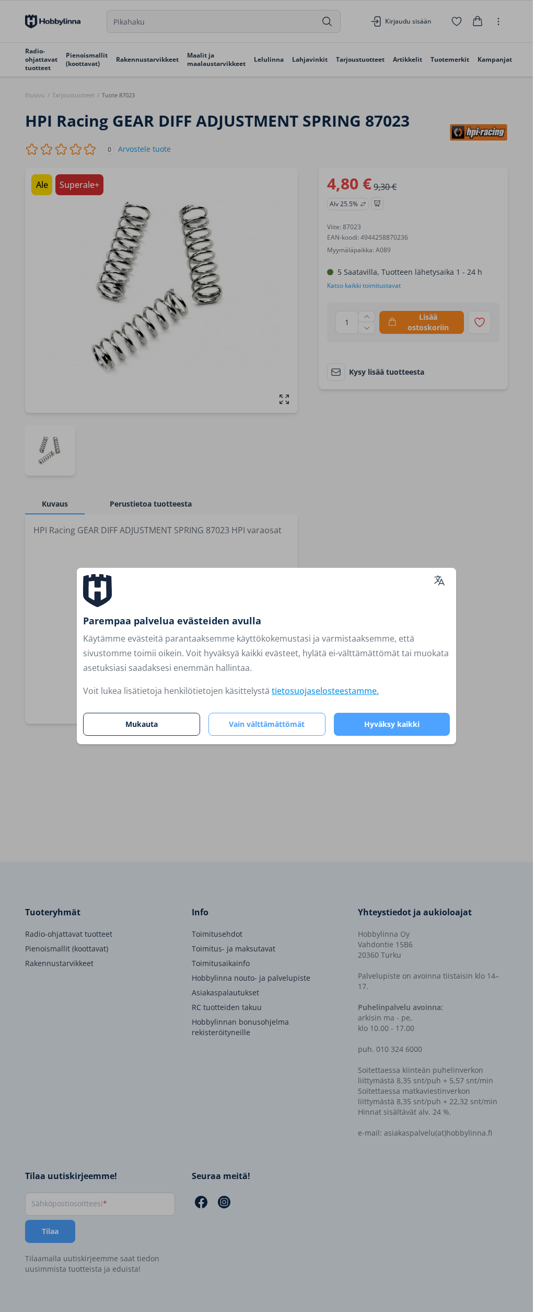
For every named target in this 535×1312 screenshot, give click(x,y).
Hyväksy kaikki (392, 724)
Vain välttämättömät (267, 724)
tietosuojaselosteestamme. (325, 691)
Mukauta (141, 724)
